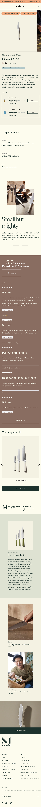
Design (10, 642)
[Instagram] (11, 803)
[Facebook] (2, 803)
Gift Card (5, 760)
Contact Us (24, 769)
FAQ (22, 754)
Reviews (4, 754)
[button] (11, 59)
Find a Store (6, 772)
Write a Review (13, 274)
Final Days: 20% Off (28, 13)
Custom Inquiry (25, 760)
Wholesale (5, 766)
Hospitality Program (8, 769)
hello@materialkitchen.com (28, 772)
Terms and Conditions (27, 766)
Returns (23, 757)
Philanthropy (12, 690)
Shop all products (20, 731)
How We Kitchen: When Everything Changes (19, 693)
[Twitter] (6, 803)
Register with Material (9, 763)
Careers (4, 775)
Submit (37, 796)
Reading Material (7, 778)
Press (3, 757)
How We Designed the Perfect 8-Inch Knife (19, 645)
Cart (37, 6)
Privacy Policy (24, 763)
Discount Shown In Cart (10, 13)
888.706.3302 (25, 775)
